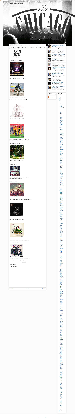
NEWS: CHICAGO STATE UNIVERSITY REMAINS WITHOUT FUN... (61, 119)
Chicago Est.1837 (16, 3)
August (61, 108)
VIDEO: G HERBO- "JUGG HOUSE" (61, 188)
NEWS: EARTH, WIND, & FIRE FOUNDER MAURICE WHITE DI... (61, 362)
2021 (60, 97)
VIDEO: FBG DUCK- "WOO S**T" (61, 335)
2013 (60, 411)
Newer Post (11, 288)
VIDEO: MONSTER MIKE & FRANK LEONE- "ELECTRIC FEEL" (61, 209)
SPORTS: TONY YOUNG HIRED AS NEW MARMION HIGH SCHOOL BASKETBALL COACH (57, 74)
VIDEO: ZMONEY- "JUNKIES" (61, 163)
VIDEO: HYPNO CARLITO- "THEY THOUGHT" (61, 204)
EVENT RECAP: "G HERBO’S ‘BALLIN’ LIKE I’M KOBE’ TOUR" (61, 378)
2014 (60, 410)
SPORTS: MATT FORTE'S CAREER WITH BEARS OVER (61, 240)
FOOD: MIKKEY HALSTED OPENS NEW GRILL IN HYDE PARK (61, 159)
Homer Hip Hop (51, 97)
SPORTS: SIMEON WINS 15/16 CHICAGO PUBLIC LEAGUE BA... (61, 139)
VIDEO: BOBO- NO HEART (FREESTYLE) (57, 82)
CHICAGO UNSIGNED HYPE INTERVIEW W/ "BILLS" (61, 124)
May (60, 112)
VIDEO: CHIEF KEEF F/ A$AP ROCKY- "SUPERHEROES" (61, 148)
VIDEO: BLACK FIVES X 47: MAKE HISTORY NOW (61, 257)
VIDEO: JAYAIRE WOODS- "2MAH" (61, 269)
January (61, 407)
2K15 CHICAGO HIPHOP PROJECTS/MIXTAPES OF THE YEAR (61, 373)
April (60, 113)
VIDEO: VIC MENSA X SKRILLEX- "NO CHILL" (61, 184)
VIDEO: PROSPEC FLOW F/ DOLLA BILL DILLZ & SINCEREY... (61, 246)
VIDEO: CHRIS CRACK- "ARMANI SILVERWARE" (61, 388)
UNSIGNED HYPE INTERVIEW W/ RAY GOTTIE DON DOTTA (61, 303)
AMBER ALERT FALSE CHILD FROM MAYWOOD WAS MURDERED (57, 63)
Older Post (43, 288)
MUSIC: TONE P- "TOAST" (61, 197)
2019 (60, 99)
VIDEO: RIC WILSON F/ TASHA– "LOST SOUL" (61, 351)
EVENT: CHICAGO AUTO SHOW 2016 (61, 236)
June (60, 111)
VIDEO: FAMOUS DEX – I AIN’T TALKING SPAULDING (61, 167)
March (61, 114)
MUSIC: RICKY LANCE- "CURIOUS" (61, 228)
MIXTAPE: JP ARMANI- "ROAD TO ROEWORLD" (61, 200)
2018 (60, 100)
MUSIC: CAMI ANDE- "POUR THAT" (61, 177)
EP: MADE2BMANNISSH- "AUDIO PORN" (61, 181)
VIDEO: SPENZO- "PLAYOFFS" (61, 307)
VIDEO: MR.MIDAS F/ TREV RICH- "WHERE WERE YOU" (61, 367)
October (61, 106)
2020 (60, 98)
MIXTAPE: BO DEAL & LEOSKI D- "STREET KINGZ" (61, 343)
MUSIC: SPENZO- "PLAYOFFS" (61, 347)
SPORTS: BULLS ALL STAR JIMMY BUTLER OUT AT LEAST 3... (61, 294)
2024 (60, 94)
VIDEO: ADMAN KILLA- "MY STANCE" (61, 213)
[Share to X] (23, 262)
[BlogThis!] (22, 262)
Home (28, 288)
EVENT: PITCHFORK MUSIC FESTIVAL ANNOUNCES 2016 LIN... (61, 192)
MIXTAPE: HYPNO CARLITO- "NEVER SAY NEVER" (61, 286)
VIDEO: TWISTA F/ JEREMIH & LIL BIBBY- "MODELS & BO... (61, 281)
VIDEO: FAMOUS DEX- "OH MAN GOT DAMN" (61, 232)
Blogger (45, 417)
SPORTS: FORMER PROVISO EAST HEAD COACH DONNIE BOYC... (61, 356)
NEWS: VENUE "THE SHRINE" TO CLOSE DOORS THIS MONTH (61, 218)
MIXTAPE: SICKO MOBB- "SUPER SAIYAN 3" (61, 383)
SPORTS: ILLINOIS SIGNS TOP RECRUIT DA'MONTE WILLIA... (61, 134)
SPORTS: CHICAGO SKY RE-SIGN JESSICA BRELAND (61, 315)
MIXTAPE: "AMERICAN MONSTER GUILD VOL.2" (61, 129)
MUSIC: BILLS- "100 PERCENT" (61, 299)
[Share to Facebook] (24, 262)
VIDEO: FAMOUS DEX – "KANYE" (61, 397)
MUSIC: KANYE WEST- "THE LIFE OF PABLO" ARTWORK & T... (61, 262)
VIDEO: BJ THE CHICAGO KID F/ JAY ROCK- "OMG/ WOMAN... (61, 153)
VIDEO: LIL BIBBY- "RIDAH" (61, 266)
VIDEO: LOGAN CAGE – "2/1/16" (61, 401)
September (61, 107)
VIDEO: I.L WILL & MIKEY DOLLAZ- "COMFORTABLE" (61, 252)
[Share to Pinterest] (25, 262)
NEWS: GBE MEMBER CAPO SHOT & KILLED (58, 54)
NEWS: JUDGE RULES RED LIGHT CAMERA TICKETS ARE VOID (61, 172)
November (61, 105)
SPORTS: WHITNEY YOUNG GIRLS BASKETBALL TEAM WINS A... (61, 325)
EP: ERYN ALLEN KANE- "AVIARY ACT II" (61, 405)
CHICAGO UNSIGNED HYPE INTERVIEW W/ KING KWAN (61, 331)
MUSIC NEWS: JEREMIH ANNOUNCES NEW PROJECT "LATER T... (61, 320)
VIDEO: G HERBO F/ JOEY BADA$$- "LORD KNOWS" (61, 339)
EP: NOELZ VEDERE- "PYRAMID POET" (61, 310)
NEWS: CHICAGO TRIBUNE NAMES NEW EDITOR (61, 224)
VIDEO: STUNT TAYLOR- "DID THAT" (61, 290)
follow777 (40, 417)
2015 (60, 409)
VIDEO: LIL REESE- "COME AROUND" (61, 143)
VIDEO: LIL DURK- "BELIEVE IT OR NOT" (61, 273)
